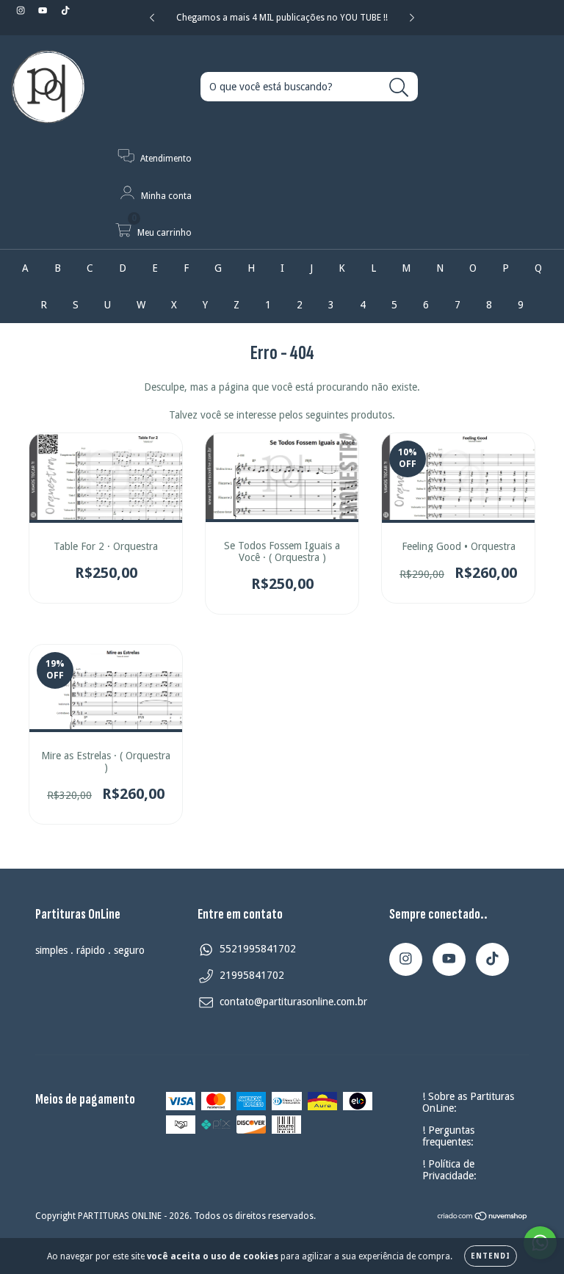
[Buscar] (399, 87)
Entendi (490, 1256)
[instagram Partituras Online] (22, 10)
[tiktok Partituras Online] (65, 10)
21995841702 (252, 975)
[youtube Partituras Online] (44, 10)
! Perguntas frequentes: (448, 1136)
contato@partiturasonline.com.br (293, 1001)
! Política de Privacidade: (449, 1169)
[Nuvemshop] (483, 1218)
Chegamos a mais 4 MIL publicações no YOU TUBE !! (282, 17)
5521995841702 (258, 949)
